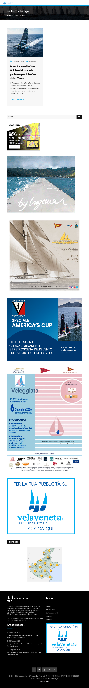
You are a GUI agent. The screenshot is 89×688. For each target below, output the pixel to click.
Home (10, 15)
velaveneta (32, 61)
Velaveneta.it (50, 610)
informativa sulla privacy (18, 620)
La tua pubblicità (52, 613)
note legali (33, 614)
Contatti (49, 620)
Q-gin (47, 681)
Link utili (49, 616)
